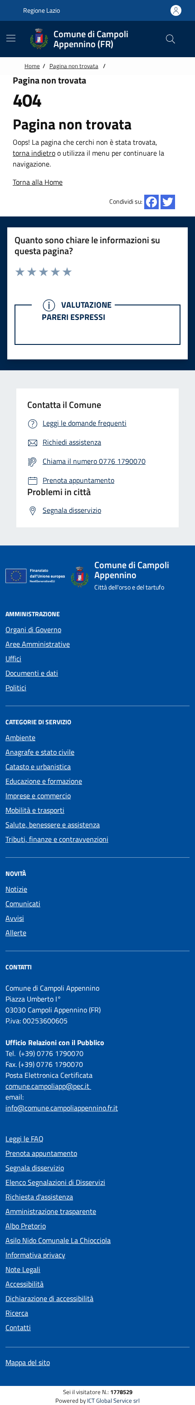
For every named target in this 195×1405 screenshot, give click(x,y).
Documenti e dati (31, 673)
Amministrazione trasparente (50, 1211)
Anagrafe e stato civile (39, 752)
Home (32, 65)
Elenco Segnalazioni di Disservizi (55, 1182)
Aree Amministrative (37, 644)
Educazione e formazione (43, 781)
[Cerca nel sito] (170, 39)
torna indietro (34, 152)
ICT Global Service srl (113, 1400)
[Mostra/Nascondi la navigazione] (10, 38)
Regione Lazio (41, 10)
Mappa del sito (27, 1362)
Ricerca (16, 1312)
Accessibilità (24, 1283)
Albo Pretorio (25, 1225)
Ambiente (20, 737)
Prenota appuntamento (41, 1153)
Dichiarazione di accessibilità (49, 1298)
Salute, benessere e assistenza (52, 824)
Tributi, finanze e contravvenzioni (56, 839)
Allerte (15, 932)
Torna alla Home (38, 182)
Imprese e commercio (38, 795)
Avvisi (14, 918)
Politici (15, 687)
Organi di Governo (33, 629)
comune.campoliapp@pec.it (48, 1086)
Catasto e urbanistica (38, 766)
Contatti (18, 1327)
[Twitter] (168, 202)
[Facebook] (151, 202)
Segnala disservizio (34, 1167)
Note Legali (22, 1269)
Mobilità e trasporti (34, 810)
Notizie (16, 889)
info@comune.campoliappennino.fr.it (61, 1107)
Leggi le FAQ (24, 1138)
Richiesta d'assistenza (39, 1196)
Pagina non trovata (73, 65)
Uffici (13, 658)
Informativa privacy (35, 1254)
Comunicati (22, 903)
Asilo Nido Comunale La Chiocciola (58, 1240)
